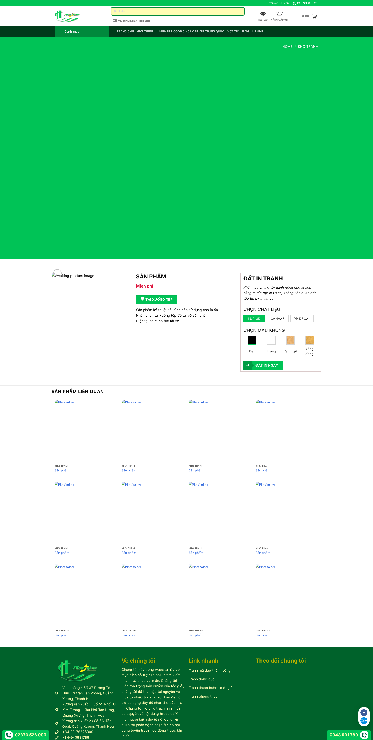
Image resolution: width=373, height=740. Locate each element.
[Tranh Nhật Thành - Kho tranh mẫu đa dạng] (73, 16)
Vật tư (233, 31)
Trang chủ (125, 31)
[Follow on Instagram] (61, 3)
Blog (245, 31)
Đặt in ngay (267, 365)
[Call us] (69, 3)
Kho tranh (308, 46)
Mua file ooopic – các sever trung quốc (191, 31)
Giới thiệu (145, 31)
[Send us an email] (65, 3)
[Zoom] (57, 273)
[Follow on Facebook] (57, 3)
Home (287, 46)
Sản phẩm (62, 470)
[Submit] (239, 11)
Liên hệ (257, 31)
